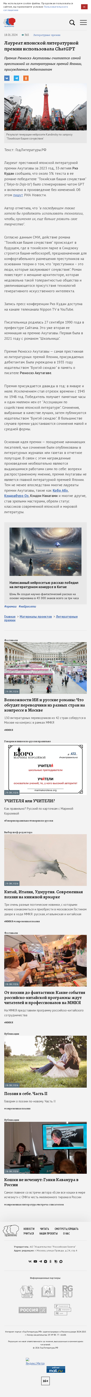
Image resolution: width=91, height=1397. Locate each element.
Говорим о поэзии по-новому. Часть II (30, 1101)
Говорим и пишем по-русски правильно (27, 741)
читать (44, 1229)
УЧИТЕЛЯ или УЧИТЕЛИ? (29, 800)
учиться (28, 1233)
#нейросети (27, 606)
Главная (9, 617)
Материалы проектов (36, 617)
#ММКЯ (8, 730)
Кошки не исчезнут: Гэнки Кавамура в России (41, 1182)
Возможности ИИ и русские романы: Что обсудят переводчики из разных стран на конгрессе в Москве (44, 704)
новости (28, 1229)
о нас (66, 1233)
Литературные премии (46, 35)
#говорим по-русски (41, 820)
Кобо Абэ (60, 490)
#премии (10, 606)
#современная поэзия (27, 921)
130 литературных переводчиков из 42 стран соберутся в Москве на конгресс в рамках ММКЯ (45, 720)
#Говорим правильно (16, 820)
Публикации (11, 1034)
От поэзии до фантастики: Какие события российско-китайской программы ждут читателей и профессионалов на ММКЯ (44, 997)
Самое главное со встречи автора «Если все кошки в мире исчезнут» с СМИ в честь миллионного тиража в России (44, 1194)
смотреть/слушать (67, 1229)
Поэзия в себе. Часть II (25, 1093)
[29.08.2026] (45, 644)
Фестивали (11, 640)
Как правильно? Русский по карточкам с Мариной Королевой (38, 811)
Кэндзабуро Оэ (16, 495)
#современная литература (20, 1204)
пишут (18, 195)
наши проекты (48, 1233)
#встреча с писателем (50, 1204)
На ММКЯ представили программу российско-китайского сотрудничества (44, 1012)
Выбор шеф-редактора (18, 832)
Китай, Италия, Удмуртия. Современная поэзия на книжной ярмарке (43, 894)
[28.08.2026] (45, 937)
